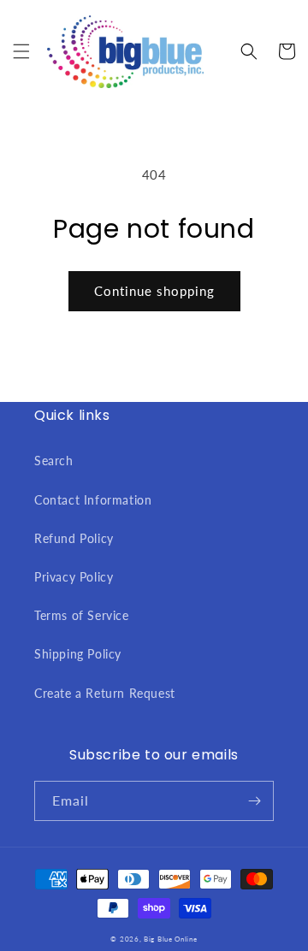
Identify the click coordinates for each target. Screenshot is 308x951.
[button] (21, 51)
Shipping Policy (77, 654)
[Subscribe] (254, 801)
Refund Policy (74, 538)
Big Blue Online (171, 939)
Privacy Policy (73, 577)
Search (54, 460)
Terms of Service (81, 615)
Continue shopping (154, 290)
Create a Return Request (104, 693)
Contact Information (92, 500)
